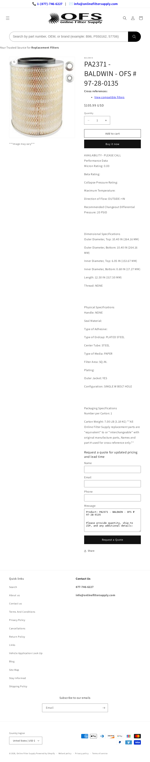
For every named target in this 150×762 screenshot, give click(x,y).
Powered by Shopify (45, 753)
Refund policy (65, 753)
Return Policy (17, 636)
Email (87, 477)
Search (13, 587)
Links (12, 645)
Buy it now (112, 144)
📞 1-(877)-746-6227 (47, 4)
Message (89, 506)
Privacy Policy (17, 620)
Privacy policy (82, 753)
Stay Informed (17, 678)
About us (14, 595)
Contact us (15, 603)
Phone (88, 492)
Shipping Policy (18, 686)
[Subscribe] (104, 708)
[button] (8, 18)
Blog (11, 661)
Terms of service (100, 753)
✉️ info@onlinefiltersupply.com (93, 4)
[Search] (134, 37)
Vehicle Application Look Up (25, 653)
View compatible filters (109, 97)
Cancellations (17, 628)
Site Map (14, 669)
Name (88, 463)
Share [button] (91, 550)
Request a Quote (112, 539)
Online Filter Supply (26, 753)
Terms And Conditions (22, 611)
